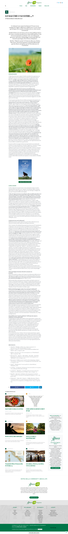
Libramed (40, 510)
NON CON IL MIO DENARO (13, 436)
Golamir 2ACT (40, 518)
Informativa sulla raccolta (34, 532)
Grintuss (40, 511)
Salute (15, 514)
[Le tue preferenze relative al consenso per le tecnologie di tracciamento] (66, 532)
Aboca (27, 510)
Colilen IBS (40, 513)
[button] (25, 182)
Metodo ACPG (53, 510)
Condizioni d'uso (15, 529)
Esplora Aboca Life (34, 497)
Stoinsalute (53, 511)
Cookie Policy (40, 529)
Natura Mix (40, 519)
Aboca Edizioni (27, 514)
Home (15, 510)
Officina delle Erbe (53, 513)
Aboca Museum (28, 513)
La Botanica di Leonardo (53, 514)
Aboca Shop (27, 515)
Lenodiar (40, 522)
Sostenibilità (15, 513)
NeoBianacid (40, 515)
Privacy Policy (21, 529)
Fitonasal (40, 521)
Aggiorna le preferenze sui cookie (31, 529)
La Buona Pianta (53, 515)
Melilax (40, 514)
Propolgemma (40, 517)
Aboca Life (28, 511)
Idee (15, 511)
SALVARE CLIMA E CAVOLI (14, 409)
